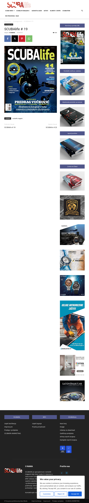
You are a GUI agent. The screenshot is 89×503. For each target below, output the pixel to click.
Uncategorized (17, 21)
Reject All (61, 494)
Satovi (46, 10)
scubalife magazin (17, 118)
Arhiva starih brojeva (67, 437)
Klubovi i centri (55, 10)
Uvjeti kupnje (37, 423)
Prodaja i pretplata (11, 430)
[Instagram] (66, 473)
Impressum (8, 427)
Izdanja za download (67, 430)
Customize (47, 494)
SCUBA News (9, 10)
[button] (82, 11)
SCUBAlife (12, 32)
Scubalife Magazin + (23, 10)
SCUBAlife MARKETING (12, 433)
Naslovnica (7, 21)
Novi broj (63, 423)
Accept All (75, 494)
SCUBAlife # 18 (9, 127)
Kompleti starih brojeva (68, 440)
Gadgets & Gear (37, 10)
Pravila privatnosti (38, 427)
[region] (61, 487)
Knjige (62, 427)
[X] (15, 38)
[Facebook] (7, 38)
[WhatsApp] (29, 38)
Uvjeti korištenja (10, 423)
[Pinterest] (22, 38)
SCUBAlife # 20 (51, 127)
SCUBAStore (66, 10)
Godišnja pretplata (66, 433)
